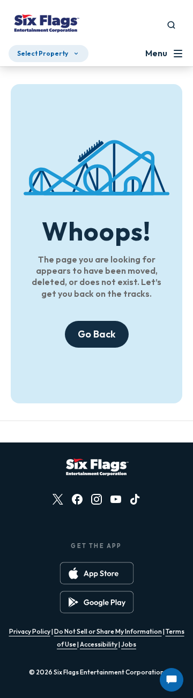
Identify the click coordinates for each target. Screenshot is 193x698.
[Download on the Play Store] (97, 602)
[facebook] (77, 499)
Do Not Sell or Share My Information (108, 631)
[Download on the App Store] (97, 573)
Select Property (42, 53)
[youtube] (115, 499)
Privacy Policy (29, 631)
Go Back (97, 334)
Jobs (128, 644)
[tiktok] (135, 499)
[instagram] (96, 499)
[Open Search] (171, 24)
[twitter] (57, 499)
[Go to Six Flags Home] (46, 25)
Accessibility (98, 644)
